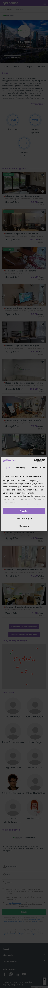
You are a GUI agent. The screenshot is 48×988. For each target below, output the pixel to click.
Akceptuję (24, 511)
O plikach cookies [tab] (37, 467)
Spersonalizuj (22, 518)
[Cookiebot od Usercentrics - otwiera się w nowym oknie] (34, 460)
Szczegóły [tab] (20, 467)
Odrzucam (24, 526)
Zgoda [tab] (7, 467)
